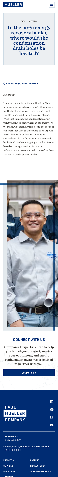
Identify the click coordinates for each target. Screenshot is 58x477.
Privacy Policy (37, 466)
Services (8, 466)
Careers (34, 460)
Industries (9, 471)
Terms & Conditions (40, 471)
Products (8, 460)
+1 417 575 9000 (12, 440)
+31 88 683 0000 (12, 450)
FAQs (23, 21)
